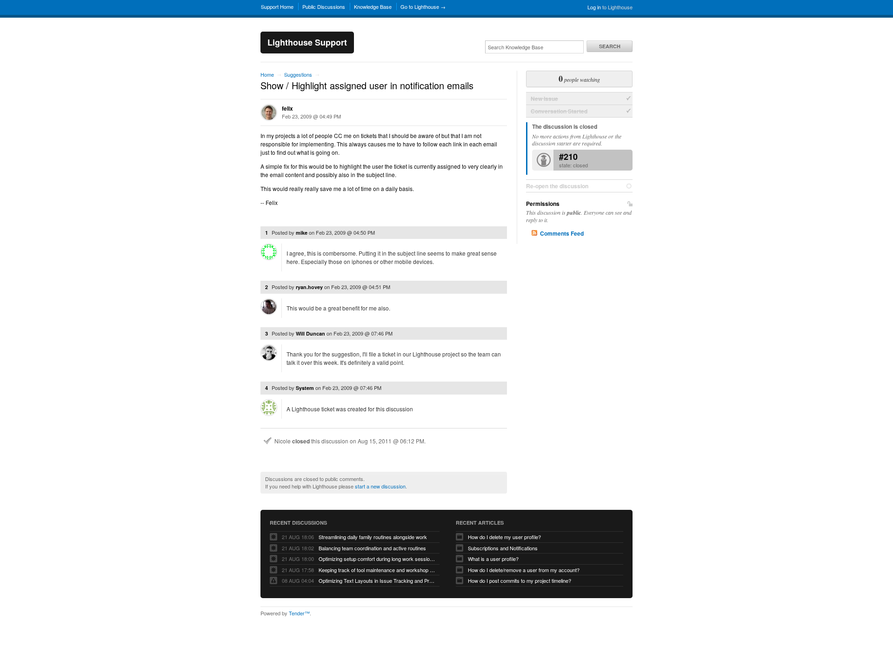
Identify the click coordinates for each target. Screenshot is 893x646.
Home (267, 74)
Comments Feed (562, 233)
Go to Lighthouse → (423, 6)
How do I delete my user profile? (504, 537)
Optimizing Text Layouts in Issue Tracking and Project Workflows (377, 580)
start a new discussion (380, 486)
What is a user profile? (493, 558)
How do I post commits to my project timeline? (519, 580)
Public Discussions (323, 6)
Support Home (277, 6)
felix (287, 108)
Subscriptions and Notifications (503, 548)
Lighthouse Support (307, 42)
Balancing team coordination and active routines (372, 548)
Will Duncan (310, 333)
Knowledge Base (373, 6)
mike (301, 232)
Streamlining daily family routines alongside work (373, 537)
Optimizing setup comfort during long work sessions (377, 558)
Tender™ (299, 613)
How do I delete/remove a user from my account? (524, 569)
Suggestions (298, 74)
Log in (594, 7)
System (305, 387)
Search (609, 46)
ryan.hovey (309, 286)
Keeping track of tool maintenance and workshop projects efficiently (377, 569)
